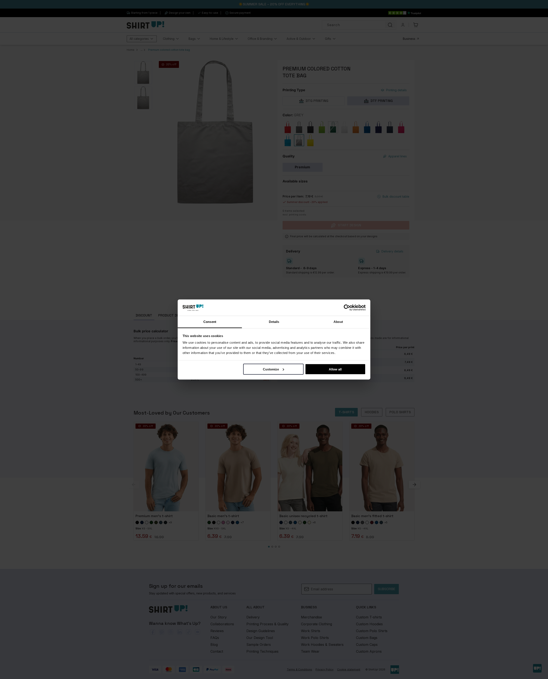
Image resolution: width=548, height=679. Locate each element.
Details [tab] (274, 322)
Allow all (335, 369)
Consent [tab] (209, 322)
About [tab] (338, 322)
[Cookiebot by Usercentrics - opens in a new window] (347, 307)
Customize (271, 369)
